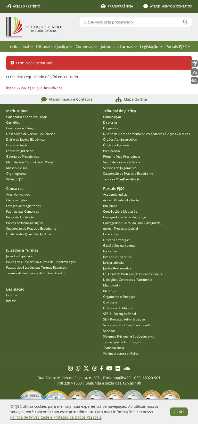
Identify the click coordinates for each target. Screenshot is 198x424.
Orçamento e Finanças (119, 296)
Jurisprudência (113, 262)
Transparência (113, 348)
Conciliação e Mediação (120, 211)
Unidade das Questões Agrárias (29, 234)
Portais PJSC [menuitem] (176, 46)
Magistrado (111, 285)
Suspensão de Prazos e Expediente (128, 173)
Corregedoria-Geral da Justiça (124, 217)
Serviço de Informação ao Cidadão (127, 325)
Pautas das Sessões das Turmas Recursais (36, 267)
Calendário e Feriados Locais (26, 117)
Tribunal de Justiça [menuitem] (52, 46)
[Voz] (194, 72)
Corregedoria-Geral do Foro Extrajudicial (132, 223)
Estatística (110, 234)
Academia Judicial (115, 194)
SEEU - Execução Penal (119, 313)
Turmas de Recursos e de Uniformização (35, 273)
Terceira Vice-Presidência (121, 179)
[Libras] (194, 63)
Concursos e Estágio (20, 128)
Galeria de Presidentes (22, 156)
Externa (11, 295)
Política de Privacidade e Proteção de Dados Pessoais (55, 417)
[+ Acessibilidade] (194, 80)
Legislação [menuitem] (149, 46)
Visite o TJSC (15, 179)
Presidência (111, 151)
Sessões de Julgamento (119, 168)
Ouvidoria (110, 302)
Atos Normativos (18, 194)
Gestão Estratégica (116, 240)
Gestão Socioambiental (119, 245)
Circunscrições (16, 200)
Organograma (16, 173)
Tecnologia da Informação (122, 342)
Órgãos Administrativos (120, 139)
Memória (109, 291)
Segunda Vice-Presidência (121, 162)
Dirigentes (110, 128)
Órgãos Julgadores (116, 145)
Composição (112, 117)
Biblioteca (110, 206)
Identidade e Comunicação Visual (30, 162)
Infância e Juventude (117, 257)
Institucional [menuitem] (18, 46)
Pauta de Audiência (20, 217)
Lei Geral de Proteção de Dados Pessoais (132, 274)
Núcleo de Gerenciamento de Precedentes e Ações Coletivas (146, 134)
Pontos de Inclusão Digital (24, 223)
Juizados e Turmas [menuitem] (117, 46)
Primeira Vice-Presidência (121, 156)
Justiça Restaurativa (117, 268)
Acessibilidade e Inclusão (121, 200)
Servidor (109, 331)
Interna (11, 301)
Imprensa (110, 251)
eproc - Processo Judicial (120, 228)
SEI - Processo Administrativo (124, 319)
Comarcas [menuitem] (84, 46)
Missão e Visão (17, 168)
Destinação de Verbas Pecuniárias (30, 134)
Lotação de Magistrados (23, 206)
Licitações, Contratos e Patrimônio (127, 279)
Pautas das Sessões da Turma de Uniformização (41, 262)
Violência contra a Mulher (121, 353)
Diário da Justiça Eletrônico (25, 139)
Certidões (13, 122)
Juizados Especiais (19, 256)
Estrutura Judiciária (20, 151)
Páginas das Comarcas (22, 211)
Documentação (17, 145)
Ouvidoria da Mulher (118, 308)
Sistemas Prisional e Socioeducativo (128, 336)
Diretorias (110, 122)
